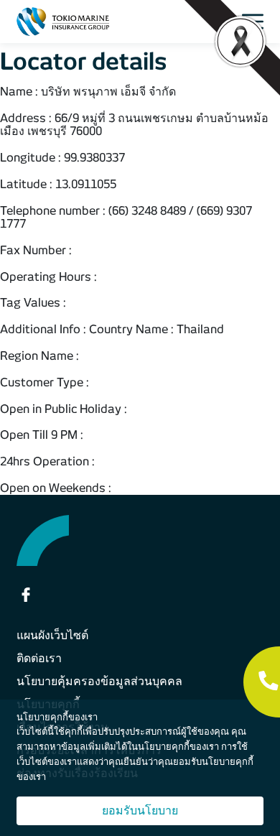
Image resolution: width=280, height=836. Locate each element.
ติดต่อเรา (39, 658)
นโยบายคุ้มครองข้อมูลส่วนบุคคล (99, 681)
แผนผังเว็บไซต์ (52, 635)
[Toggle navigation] (256, 21)
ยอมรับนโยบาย (140, 810)
